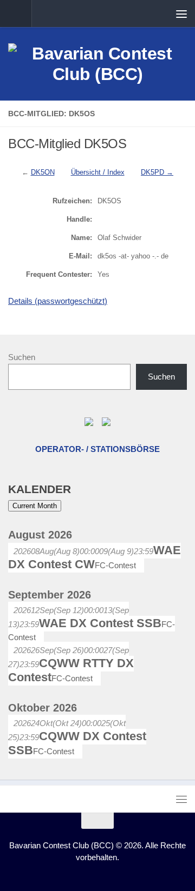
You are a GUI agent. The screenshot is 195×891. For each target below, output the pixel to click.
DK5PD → (157, 172)
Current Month (34, 506)
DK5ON (43, 172)
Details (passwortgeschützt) (57, 300)
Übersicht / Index (98, 172)
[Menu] (181, 13)
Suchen (21, 357)
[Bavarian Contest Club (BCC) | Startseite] (97, 63)
